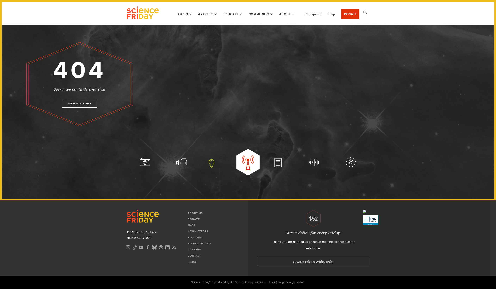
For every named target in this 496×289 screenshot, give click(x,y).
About (285, 14)
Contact (195, 255)
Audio (182, 14)
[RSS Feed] (174, 246)
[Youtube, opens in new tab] (141, 246)
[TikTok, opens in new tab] (134, 246)
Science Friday (143, 13)
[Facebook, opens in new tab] (148, 246)
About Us (195, 213)
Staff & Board (199, 243)
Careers (194, 249)
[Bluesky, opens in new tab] (154, 246)
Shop (331, 14)
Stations (195, 237)
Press (192, 261)
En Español (313, 14)
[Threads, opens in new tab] (161, 246)
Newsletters (198, 231)
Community (259, 14)
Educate (231, 14)
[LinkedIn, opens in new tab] (167, 246)
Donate (350, 14)
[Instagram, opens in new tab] (128, 246)
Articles (206, 14)
